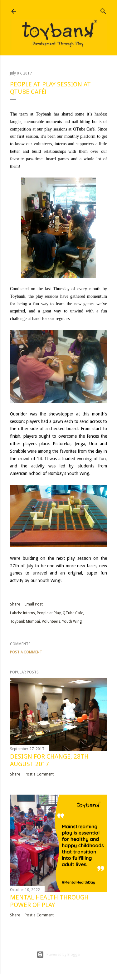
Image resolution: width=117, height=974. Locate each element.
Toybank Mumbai (25, 621)
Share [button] (15, 604)
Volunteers (51, 621)
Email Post (34, 604)
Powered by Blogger (63, 954)
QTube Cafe (73, 613)
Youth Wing (72, 621)
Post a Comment (26, 652)
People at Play (49, 613)
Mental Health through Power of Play (49, 901)
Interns (29, 613)
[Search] (103, 10)
